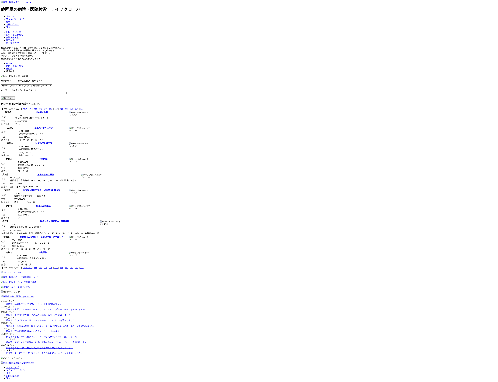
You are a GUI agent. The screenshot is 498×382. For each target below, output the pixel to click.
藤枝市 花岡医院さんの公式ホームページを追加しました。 (34, 304)
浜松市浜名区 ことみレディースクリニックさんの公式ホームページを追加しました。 (46, 309)
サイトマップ (12, 16)
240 (71, 109)
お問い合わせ (12, 24)
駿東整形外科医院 (44, 143)
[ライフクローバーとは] (12, 272)
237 (56, 109)
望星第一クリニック (43, 128)
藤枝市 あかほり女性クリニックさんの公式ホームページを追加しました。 (41, 320)
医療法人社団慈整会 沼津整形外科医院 (41, 190)
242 (82, 109)
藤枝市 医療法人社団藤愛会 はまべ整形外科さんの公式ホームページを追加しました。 (47, 342)
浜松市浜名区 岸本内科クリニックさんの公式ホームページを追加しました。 (42, 337)
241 (76, 109)
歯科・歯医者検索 (14, 35)
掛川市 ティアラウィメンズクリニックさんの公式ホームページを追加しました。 (44, 353)
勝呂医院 (43, 252)
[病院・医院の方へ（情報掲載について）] (20, 277)
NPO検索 (10, 40)
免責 (8, 22)
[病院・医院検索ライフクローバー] (17, 363)
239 (66, 109)
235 (45, 109)
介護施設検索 (12, 37)
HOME (9, 63)
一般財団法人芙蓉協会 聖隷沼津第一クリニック (40, 237)
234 (40, 109)
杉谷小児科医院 (43, 206)
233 (35, 109)
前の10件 (27, 109)
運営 (8, 27)
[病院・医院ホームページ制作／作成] (18, 282)
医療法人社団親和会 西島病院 (54, 221)
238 (61, 109)
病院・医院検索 (13, 32)
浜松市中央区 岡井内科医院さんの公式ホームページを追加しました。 (39, 348)
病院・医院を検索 (14, 66)
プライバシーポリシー (16, 19)
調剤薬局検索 (12, 43)
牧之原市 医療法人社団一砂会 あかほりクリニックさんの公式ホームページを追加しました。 (50, 326)
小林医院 (43, 159)
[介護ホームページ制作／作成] (15, 287)
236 (50, 109)
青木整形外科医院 (45, 174)
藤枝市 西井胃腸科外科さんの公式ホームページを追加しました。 (37, 331)
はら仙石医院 (42, 112)
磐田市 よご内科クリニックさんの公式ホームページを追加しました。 (39, 315)
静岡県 (9, 68)
